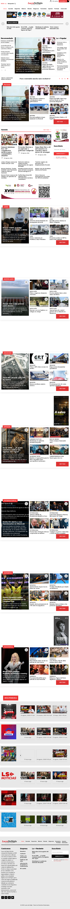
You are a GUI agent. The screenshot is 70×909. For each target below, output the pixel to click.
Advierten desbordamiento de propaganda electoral (39, 221)
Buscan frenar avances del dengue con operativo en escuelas (9, 176)
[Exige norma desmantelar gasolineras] (59, 358)
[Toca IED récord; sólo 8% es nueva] (15, 371)
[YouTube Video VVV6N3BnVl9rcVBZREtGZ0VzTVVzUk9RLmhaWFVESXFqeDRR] (28, 775)
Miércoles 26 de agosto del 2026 (13, 27)
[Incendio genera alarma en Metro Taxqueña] (59, 212)
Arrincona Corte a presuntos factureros (62, 43)
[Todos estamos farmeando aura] (59, 432)
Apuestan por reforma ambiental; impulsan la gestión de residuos (26, 56)
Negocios (32, 365)
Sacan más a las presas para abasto (13, 305)
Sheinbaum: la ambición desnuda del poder (42, 27)
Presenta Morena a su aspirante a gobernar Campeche (26, 148)
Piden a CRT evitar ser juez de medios (39, 367)
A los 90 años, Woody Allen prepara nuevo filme (58, 661)
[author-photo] (2, 158)
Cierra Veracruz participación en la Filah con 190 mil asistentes (42, 176)
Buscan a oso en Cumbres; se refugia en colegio (38, 310)
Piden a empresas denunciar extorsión (38, 293)
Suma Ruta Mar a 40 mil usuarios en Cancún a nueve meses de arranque (42, 149)
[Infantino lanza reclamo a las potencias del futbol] (59, 596)
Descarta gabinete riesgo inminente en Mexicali (37, 118)
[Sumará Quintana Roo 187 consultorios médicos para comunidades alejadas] (9, 139)
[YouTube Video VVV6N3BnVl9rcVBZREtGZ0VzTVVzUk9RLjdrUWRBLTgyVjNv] (44, 775)
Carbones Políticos (35, 439)
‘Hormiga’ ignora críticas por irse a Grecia (5, 65)
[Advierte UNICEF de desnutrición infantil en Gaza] (39, 506)
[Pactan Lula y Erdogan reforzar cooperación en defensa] (39, 523)
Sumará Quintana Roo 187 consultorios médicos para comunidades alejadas (8, 151)
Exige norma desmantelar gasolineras (57, 367)
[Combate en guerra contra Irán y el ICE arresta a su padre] (59, 523)
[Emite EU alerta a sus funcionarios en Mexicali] (15, 519)
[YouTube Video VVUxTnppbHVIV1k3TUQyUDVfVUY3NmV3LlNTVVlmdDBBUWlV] (60, 819)
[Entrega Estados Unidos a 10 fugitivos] (59, 109)
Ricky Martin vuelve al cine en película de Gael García (38, 661)
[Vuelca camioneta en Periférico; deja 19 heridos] (39, 229)
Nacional (45, 45)
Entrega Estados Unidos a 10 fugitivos (58, 118)
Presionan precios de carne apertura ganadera (58, 384)
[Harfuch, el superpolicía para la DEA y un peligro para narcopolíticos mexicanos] (39, 450)
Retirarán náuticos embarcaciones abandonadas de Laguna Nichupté (25, 164)
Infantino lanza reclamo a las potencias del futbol (7, 59)
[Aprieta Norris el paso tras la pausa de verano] (39, 578)
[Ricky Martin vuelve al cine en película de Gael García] (39, 652)
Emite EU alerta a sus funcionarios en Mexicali (14, 523)
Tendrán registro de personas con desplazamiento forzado (42, 163)
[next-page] (67, 23)
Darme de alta (60, 153)
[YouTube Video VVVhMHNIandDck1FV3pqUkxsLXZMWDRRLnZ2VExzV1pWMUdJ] (28, 797)
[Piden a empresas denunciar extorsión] (39, 285)
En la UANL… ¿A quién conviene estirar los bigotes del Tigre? (27, 28)
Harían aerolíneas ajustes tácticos (37, 384)
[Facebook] (59, 79)
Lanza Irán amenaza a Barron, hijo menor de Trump (59, 515)
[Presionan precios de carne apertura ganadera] (59, 376)
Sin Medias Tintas (35, 456)
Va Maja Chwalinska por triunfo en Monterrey (59, 587)
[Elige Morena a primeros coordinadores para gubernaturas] (48, 40)
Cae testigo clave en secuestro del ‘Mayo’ (62, 49)
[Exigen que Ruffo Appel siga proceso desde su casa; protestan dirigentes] (48, 57)
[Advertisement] (35, 262)
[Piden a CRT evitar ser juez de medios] (39, 358)
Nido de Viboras (54, 439)
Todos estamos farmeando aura (54, 27)
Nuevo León (33, 291)
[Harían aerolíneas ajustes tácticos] (39, 376)
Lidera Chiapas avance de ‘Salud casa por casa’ (9, 162)
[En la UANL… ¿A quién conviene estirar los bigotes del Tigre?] (15, 445)
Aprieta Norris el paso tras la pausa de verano (38, 587)
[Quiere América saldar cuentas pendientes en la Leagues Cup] (15, 591)
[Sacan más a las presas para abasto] (15, 298)
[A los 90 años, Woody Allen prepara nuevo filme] (59, 652)
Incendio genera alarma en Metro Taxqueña (58, 221)
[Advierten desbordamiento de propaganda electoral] (39, 212)
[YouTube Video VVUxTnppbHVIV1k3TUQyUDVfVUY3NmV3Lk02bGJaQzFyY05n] (28, 819)
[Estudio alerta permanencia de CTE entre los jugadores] (39, 596)
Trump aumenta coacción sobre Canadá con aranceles (7, 53)
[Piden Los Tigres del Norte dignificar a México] (59, 669)
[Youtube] (68, 79)
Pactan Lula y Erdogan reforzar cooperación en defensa (39, 532)
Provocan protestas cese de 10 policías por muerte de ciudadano (62, 67)
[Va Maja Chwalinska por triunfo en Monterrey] (59, 578)
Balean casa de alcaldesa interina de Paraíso (43, 169)
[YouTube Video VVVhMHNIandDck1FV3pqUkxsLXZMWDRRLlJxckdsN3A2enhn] (44, 797)
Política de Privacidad (61, 158)
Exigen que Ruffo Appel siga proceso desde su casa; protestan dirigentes (48, 67)
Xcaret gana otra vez (56, 458)
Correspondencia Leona (57, 456)
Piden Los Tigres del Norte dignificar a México (58, 678)
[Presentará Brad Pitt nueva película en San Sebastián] (39, 669)
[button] (12, 3)
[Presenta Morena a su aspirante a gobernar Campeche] (26, 139)
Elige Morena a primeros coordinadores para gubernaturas (48, 50)
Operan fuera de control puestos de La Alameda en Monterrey (57, 311)
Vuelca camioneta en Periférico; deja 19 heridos (38, 238)
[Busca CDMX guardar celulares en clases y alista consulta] (15, 225)
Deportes (33, 585)
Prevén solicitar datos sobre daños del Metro (58, 293)
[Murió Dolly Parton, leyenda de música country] (15, 665)
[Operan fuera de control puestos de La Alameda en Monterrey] (59, 302)
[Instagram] (62, 79)
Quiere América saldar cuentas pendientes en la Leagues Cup (14, 599)
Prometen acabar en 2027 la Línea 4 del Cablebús (58, 238)
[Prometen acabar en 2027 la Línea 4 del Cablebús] (59, 229)
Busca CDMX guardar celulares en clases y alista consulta (15, 230)
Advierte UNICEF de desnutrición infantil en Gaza (38, 515)
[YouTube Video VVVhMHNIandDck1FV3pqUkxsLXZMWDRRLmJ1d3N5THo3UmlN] (60, 797)
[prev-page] (3, 23)
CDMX (31, 219)
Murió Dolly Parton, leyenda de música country (15, 672)
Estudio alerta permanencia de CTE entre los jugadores (39, 604)
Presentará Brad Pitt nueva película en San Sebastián (38, 678)
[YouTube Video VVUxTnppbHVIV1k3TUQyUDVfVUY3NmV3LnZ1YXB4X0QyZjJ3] (44, 819)
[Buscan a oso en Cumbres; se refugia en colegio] (39, 302)
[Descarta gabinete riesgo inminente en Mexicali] (39, 109)
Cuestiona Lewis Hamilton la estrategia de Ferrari (61, 54)
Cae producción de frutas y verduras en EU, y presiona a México (7, 47)
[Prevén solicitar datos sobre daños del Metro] (59, 285)
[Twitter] (65, 79)
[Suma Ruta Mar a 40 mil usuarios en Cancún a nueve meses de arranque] (43, 139)
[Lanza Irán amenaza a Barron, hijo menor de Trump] (59, 506)
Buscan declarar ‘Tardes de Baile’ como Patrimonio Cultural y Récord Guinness (9, 171)
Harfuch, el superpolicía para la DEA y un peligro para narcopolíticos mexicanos (39, 459)
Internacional (34, 513)
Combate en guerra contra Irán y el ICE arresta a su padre (59, 532)
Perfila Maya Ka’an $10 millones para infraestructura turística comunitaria (25, 177)
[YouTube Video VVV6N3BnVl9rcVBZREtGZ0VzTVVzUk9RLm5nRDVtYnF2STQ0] (60, 775)
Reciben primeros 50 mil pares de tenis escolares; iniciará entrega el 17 (25, 170)
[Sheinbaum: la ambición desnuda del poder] (39, 432)
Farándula (33, 659)
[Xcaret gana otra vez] (59, 450)
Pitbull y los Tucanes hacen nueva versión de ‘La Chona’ (62, 61)
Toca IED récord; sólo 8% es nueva (14, 379)
